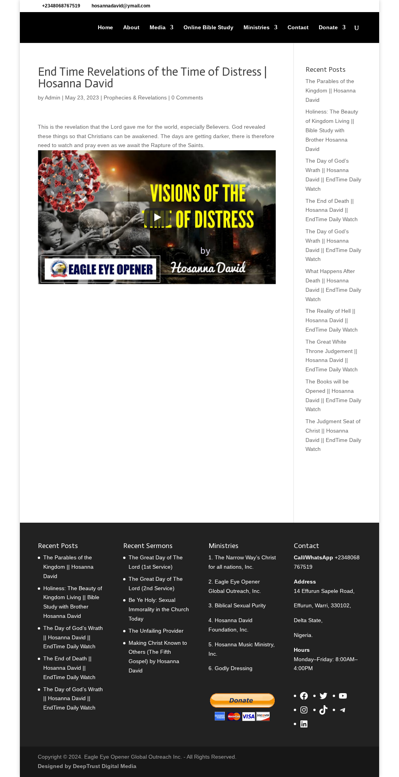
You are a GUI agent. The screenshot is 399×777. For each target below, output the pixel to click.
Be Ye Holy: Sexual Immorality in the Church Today (159, 609)
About (131, 27)
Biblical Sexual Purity (240, 605)
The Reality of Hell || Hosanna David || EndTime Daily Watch (331, 320)
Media (158, 27)
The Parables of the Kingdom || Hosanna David (330, 90)
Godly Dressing (233, 668)
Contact (298, 27)
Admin (52, 97)
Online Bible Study (208, 27)
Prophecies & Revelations (135, 97)
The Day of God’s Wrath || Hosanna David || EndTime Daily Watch (73, 637)
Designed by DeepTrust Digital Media (87, 766)
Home (105, 27)
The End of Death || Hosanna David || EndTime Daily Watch (331, 210)
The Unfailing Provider (156, 631)
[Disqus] (157, 387)
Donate (328, 27)
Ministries (257, 27)
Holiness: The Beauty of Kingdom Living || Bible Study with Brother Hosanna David (331, 130)
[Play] (157, 217)
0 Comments (187, 97)
